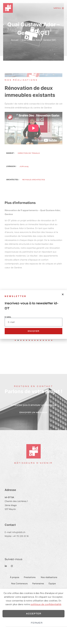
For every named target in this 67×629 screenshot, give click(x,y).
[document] (33, 314)
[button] (63, 294)
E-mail (8, 317)
